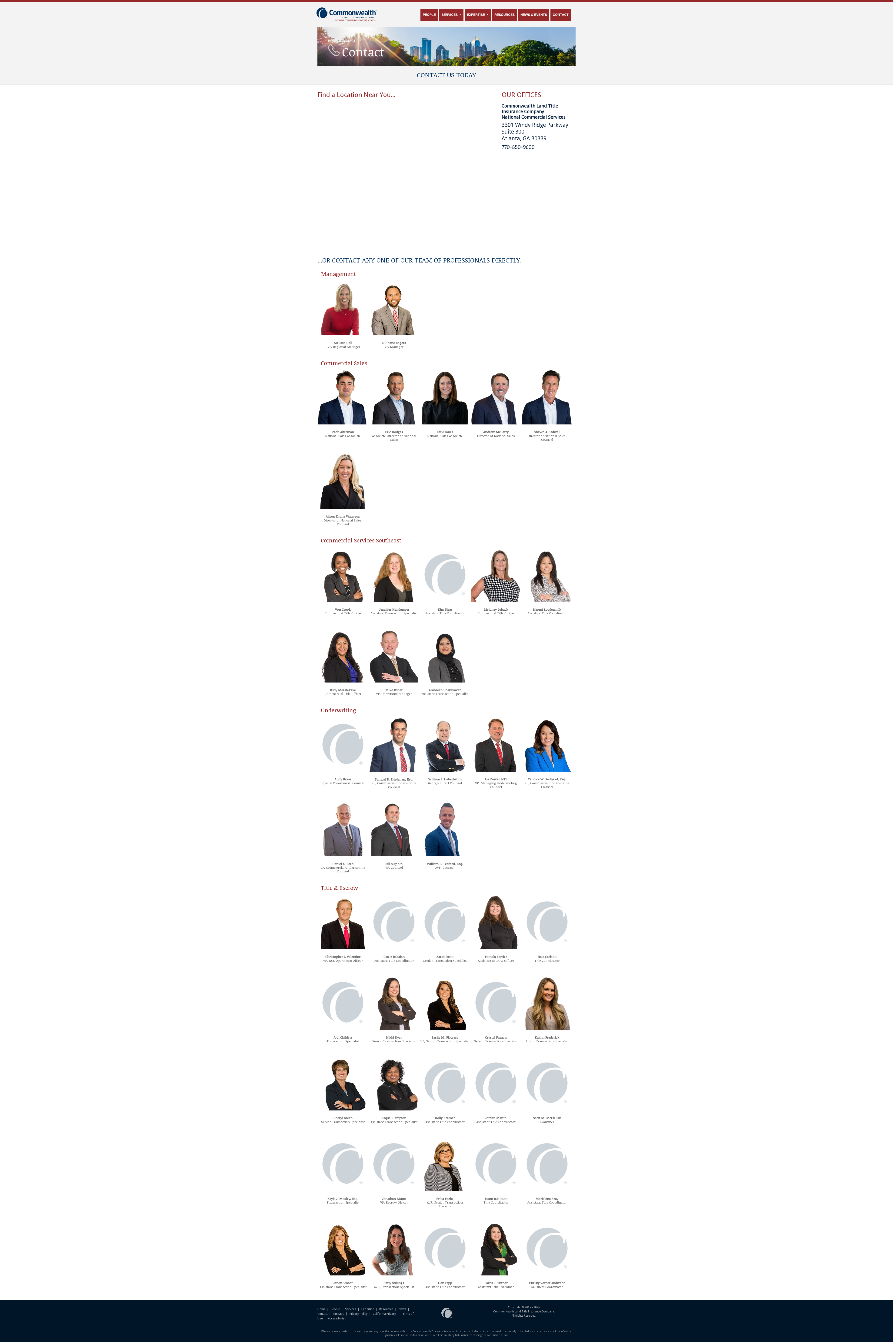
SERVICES (450, 15)
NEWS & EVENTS (533, 15)
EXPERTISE (476, 15)
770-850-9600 (518, 147)
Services (350, 1309)
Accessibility (336, 1318)
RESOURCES (504, 15)
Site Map (338, 1313)
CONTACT (561, 15)
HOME (332, 41)
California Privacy (384, 1313)
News (402, 1309)
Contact (322, 1313)
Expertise (367, 1309)
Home (321, 1309)
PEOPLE (429, 15)
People (335, 1309)
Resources (386, 1309)
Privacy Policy (359, 1313)
